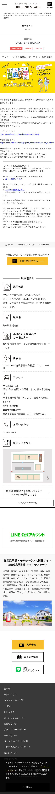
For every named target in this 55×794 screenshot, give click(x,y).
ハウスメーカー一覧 (13, 700)
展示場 (7, 688)
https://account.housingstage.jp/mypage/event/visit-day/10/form (27, 143)
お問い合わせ (10, 753)
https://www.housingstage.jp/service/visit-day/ (19, 134)
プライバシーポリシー (15, 729)
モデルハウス (10, 694)
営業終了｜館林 (16, 48)
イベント (8, 706)
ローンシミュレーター (15, 718)
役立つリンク (10, 723)
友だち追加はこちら (14, 179)
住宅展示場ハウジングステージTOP (14, 13)
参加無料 (28, 48)
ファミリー (38, 48)
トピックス (9, 712)
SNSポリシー (10, 735)
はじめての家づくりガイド (17, 747)
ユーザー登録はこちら (14, 190)
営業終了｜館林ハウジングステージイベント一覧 (22, 15)
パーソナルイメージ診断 (16, 741)
